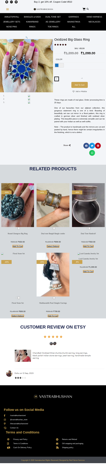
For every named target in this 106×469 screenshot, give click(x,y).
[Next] (19, 228)
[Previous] (17, 228)
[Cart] (83, 9)
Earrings (74, 17)
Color (59, 59)
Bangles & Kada (32, 17)
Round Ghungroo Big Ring (18, 234)
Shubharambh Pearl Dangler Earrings (53, 303)
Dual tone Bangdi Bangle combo (53, 234)
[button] (7, 9)
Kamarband (32, 22)
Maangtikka (73, 22)
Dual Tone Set (53, 17)
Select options (53, 246)
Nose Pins (11, 27)
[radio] (57, 65)
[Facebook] (6, 2)
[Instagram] (11, 2)
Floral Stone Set (18, 303)
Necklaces (94, 22)
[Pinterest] (16, 2)
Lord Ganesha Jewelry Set (88, 259)
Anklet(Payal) (11, 17)
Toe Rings (53, 27)
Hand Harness (94, 17)
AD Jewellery (53, 22)
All (73, 27)
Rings (32, 27)
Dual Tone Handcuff (88, 234)
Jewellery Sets (11, 22)
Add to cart (79, 85)
